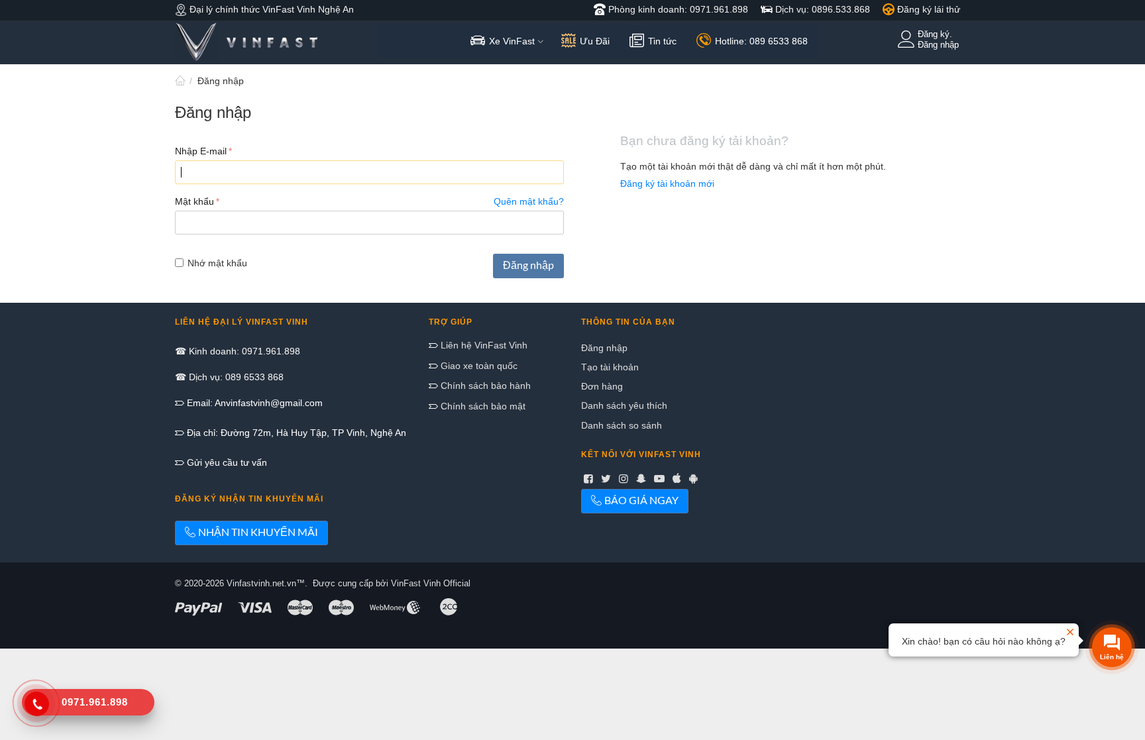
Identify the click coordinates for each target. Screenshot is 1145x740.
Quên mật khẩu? (529, 201)
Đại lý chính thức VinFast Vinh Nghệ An (270, 9)
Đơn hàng (602, 386)
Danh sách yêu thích (624, 405)
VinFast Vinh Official (430, 583)
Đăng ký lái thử (927, 9)
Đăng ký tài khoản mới (667, 183)
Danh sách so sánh (621, 425)
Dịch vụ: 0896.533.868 (821, 9)
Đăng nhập (528, 264)
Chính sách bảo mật (481, 406)
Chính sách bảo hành (484, 385)
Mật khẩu (194, 201)
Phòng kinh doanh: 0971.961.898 (677, 9)
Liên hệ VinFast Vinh (482, 345)
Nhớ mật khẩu (217, 263)
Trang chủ (180, 80)
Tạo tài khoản (610, 367)
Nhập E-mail (201, 151)
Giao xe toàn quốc (478, 365)
